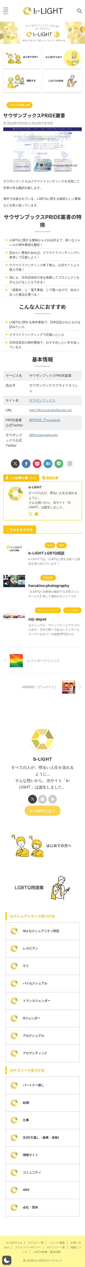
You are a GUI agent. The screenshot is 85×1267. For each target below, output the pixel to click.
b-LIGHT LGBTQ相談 (46, 553)
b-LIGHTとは (14, 1242)
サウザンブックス (42, 400)
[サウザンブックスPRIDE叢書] (48, 463)
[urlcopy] (69, 463)
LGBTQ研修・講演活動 (47, 1251)
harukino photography (48, 585)
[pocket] (37, 463)
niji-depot (37, 619)
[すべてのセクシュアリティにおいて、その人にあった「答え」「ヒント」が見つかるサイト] (42, 11)
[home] (36, 514)
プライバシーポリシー (28, 1247)
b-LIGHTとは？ (42, 811)
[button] (6, 1260)
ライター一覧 (36, 1242)
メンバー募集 (57, 1242)
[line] (58, 463)
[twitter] (15, 463)
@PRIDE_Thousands (44, 420)
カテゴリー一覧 (56, 1247)
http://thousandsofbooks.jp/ (50, 410)
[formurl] (42, 799)
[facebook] (26, 463)
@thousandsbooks (43, 435)
